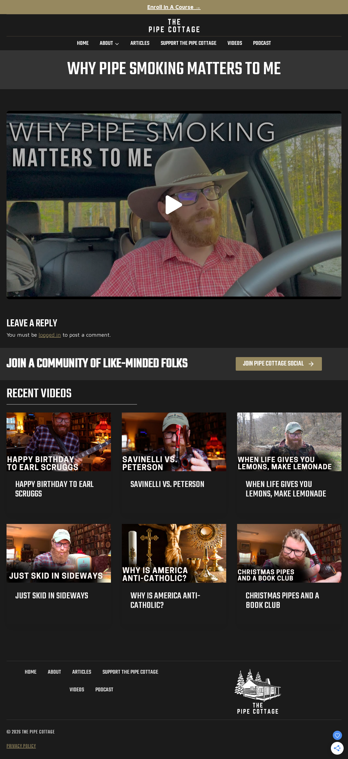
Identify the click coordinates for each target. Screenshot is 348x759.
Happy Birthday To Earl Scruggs (54, 489)
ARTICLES (139, 43)
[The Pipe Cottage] (174, 25)
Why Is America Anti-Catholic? (165, 601)
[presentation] (59, 442)
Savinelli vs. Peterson (167, 485)
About (54, 672)
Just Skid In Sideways (51, 596)
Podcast (262, 43)
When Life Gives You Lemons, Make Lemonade (286, 489)
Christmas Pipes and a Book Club (282, 601)
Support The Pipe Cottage (188, 43)
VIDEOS (235, 43)
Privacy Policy (21, 746)
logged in (50, 335)
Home (83, 43)
